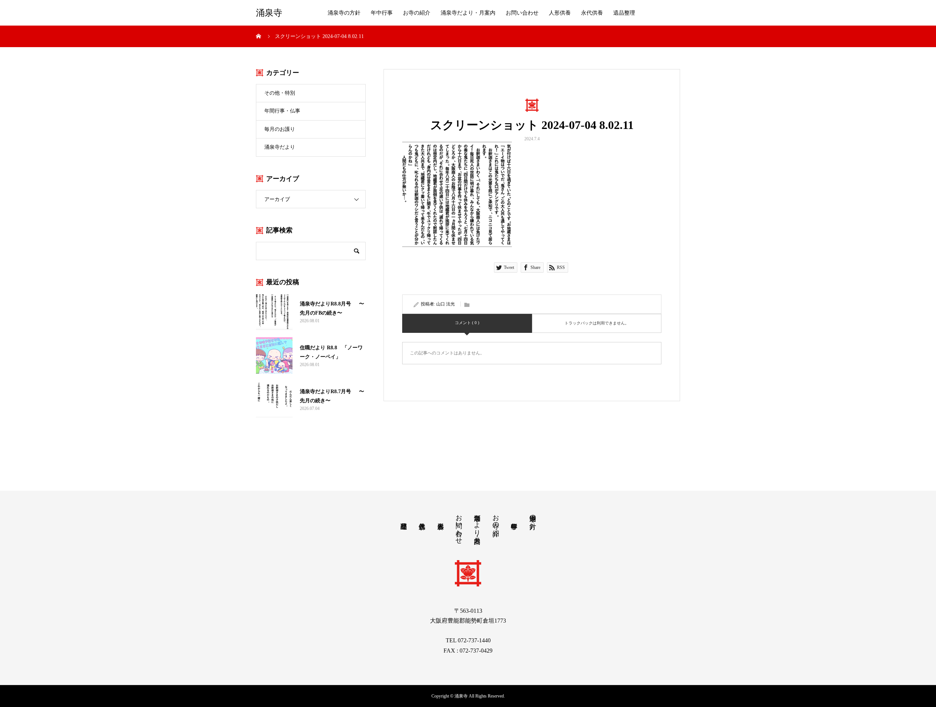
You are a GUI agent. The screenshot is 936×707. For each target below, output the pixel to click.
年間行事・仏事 (282, 111)
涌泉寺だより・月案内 (468, 13)
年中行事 (382, 13)
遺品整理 (624, 13)
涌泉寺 (269, 13)
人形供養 (560, 13)
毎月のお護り (279, 129)
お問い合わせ (522, 13)
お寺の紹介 (416, 13)
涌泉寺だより (279, 147)
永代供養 (592, 13)
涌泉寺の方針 (344, 13)
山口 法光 (445, 304)
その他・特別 (279, 93)
